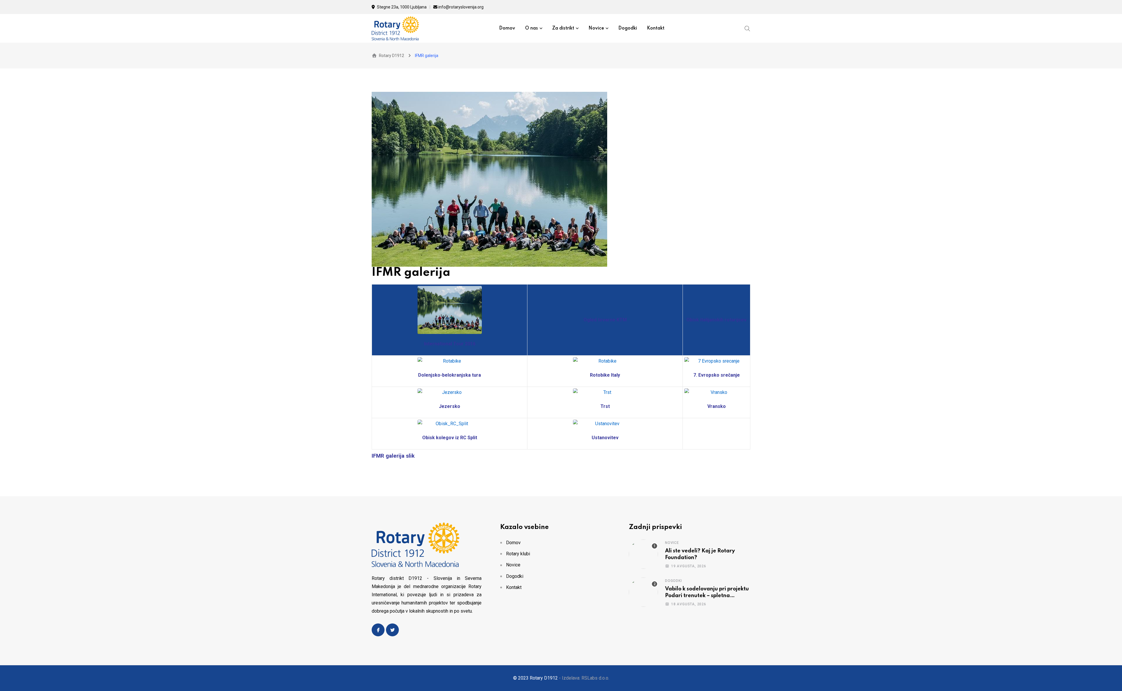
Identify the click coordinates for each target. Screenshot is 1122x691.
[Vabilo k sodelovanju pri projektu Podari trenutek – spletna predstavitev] (643, 592)
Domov (507, 28)
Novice (596, 28)
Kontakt (655, 28)
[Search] (747, 28)
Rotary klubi (518, 553)
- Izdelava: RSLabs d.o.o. (584, 678)
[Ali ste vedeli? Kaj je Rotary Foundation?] (643, 554)
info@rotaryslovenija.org (461, 7)
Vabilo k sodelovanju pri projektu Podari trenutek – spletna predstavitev (707, 595)
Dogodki (627, 28)
